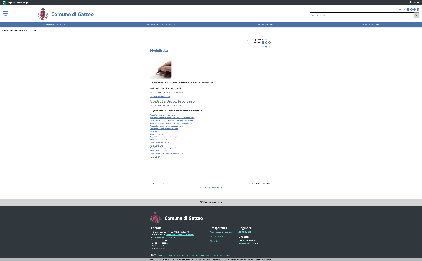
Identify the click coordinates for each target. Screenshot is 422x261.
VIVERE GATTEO (370, 24)
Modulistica (32, 30)
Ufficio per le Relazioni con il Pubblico (164, 128)
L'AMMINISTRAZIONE (54, 24)
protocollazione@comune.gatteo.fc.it (180, 234)
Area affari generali (157, 115)
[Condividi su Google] (266, 42)
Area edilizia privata (157, 137)
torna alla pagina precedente (211, 187)
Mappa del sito (182, 255)
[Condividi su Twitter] (269, 42)
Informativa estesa (263, 259)
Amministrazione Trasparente (221, 232)
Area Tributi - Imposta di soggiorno (163, 147)
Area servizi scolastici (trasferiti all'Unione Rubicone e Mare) (172, 117)
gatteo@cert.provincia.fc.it (165, 237)
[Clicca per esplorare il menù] (5, 11)
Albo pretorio (215, 241)
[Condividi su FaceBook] (263, 42)
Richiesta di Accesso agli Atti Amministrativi (166, 92)
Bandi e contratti (216, 236)
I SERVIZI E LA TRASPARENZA (159, 24)
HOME (4, 30)
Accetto (251, 259)
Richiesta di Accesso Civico (160, 96)
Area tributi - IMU (156, 145)
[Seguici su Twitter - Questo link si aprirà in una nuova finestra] (411, 9)
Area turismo (155, 131)
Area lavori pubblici (157, 134)
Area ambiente (172, 137)
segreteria (171, 115)
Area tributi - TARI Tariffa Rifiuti (162, 142)
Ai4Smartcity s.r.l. (245, 243)
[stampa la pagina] (268, 46)
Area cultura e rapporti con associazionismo (166, 126)
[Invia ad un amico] (266, 46)
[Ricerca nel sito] (416, 15)
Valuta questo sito (212, 202)
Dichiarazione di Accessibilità (200, 255)
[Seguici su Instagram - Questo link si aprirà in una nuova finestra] (414, 9)
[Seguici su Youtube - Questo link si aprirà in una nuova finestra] (418, 9)
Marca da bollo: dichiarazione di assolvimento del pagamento (172, 101)
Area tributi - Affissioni (158, 150)
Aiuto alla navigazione (222, 255)
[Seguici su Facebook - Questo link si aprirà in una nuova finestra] (408, 9)
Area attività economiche (159, 139)
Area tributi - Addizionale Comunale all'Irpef (166, 153)
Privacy (172, 255)
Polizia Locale (155, 156)
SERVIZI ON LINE (265, 24)
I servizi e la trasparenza (18, 30)
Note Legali (163, 255)
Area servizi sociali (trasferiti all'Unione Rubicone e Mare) (171, 120)
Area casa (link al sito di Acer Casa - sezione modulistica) (171, 123)
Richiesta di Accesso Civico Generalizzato (165, 105)
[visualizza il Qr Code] (263, 46)
